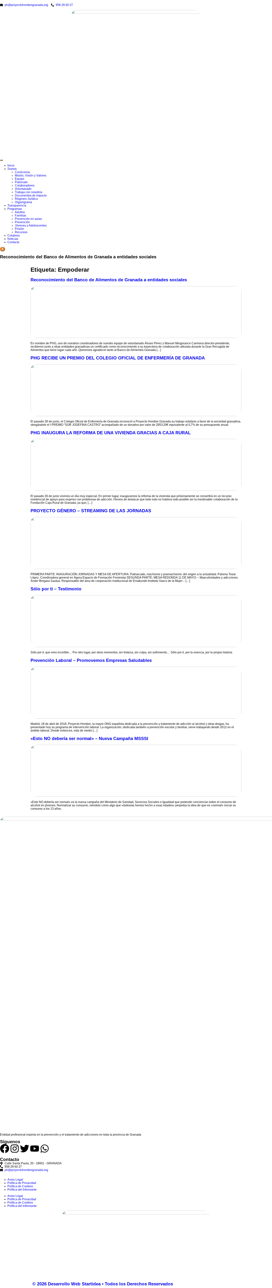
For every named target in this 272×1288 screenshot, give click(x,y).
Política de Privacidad (21, 1182)
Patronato (21, 182)
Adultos (20, 212)
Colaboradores (24, 185)
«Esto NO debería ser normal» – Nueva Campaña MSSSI (89, 738)
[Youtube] (34, 1148)
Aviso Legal (15, 1179)
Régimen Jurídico (26, 198)
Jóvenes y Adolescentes (31, 225)
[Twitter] (24, 1148)
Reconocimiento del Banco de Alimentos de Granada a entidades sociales (109, 279)
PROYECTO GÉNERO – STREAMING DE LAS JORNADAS (91, 510)
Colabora (13, 235)
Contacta (13, 242)
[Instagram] (14, 1148)
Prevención (22, 222)
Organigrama (23, 202)
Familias (20, 215)
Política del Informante (22, 1189)
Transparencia (16, 205)
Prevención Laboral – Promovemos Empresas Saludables (91, 660)
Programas (14, 208)
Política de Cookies (20, 1186)
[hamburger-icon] (1, 160)
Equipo (19, 178)
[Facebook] (4, 1148)
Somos (12, 168)
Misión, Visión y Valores (30, 175)
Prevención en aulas (28, 218)
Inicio (10, 165)
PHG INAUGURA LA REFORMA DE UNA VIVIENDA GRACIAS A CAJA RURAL (111, 432)
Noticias (12, 238)
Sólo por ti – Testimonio (56, 588)
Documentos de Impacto (31, 195)
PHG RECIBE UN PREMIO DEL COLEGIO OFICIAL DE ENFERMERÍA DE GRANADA (118, 357)
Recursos (21, 232)
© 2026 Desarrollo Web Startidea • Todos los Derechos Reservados (102, 1283)
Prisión (19, 228)
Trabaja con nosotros (28, 192)
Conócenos (22, 172)
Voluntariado (23, 188)
